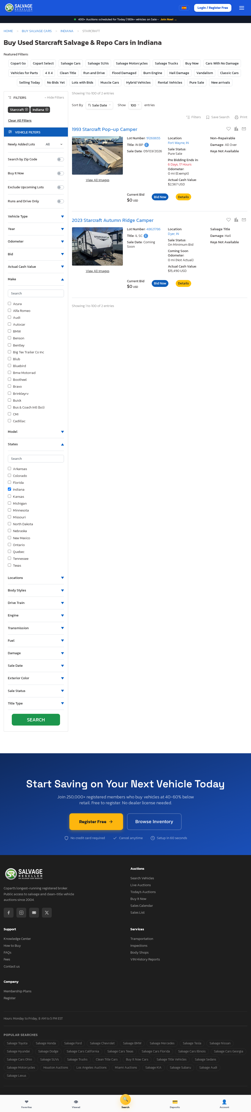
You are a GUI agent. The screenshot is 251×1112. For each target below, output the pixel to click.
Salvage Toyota (17, 1043)
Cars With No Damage (222, 63)
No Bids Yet (56, 82)
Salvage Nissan (220, 1043)
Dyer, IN (173, 233)
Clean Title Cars (107, 1059)
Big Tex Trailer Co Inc (28, 352)
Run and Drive (94, 73)
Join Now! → (169, 19)
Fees (7, 959)
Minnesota (21, 510)
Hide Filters (54, 97)
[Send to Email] (243, 129)
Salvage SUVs (98, 63)
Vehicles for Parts (24, 73)
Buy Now (192, 63)
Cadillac (19, 421)
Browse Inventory (154, 821)
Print (243, 117)
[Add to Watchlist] (229, 129)
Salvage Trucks (166, 63)
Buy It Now (16, 173)
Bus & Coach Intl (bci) (28, 407)
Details (183, 197)
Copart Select (43, 63)
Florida (18, 483)
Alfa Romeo (21, 311)
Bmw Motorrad (24, 373)
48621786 (153, 229)
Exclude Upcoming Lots (26, 187)
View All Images (97, 180)
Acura (17, 304)
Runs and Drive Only (23, 201)
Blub (16, 359)
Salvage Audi (208, 1067)
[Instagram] (21, 913)
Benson (18, 338)
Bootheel (20, 380)
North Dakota (23, 524)
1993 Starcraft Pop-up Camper (104, 129)
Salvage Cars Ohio (19, 1059)
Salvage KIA (153, 1067)
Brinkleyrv (21, 394)
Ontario (19, 545)
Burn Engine (152, 73)
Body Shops (139, 952)
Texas (17, 565)
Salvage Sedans (205, 1059)
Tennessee (20, 559)
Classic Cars (229, 73)
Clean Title (68, 73)
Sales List (137, 912)
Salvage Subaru (180, 1067)
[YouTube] (34, 913)
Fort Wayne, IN (178, 142)
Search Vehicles (142, 878)
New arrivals (220, 82)
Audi (16, 318)
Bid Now (160, 197)
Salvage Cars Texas (120, 1051)
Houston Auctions (55, 1067)
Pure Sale (196, 82)
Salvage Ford (73, 1043)
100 (134, 105)
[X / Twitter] (47, 913)
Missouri (19, 517)
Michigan (20, 503)
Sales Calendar (141, 905)
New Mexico (21, 538)
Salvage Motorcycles (132, 63)
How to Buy (12, 945)
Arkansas (20, 469)
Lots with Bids (82, 82)
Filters (196, 117)
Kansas (18, 497)
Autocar (19, 324)
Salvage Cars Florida (156, 1051)
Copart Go (18, 63)
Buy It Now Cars (137, 1059)
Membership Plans (17, 991)
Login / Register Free (213, 7)
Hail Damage (179, 73)
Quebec (18, 552)
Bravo (17, 386)
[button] (36, 216)
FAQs (7, 952)
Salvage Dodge (48, 1051)
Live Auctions (140, 885)
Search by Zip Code (22, 159)
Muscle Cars (109, 82)
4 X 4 (49, 73)
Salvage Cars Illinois (192, 1051)
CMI (15, 414)
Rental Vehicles (170, 82)
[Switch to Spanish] (184, 8)
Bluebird (19, 366)
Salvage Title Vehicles (172, 1059)
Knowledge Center (17, 938)
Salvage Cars (71, 63)
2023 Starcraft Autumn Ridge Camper (112, 220)
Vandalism (204, 73)
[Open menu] (241, 7)
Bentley (19, 345)
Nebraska (20, 531)
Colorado (20, 476)
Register (10, 998)
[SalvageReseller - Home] (19, 7)
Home (8, 30)
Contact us (12, 966)
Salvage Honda (46, 1043)
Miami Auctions (126, 1067)
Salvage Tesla (192, 1043)
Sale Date (99, 105)
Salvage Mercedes (162, 1043)
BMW (17, 331)
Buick (17, 400)
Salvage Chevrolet (102, 1043)
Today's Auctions (143, 892)
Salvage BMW (132, 1043)
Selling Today (29, 82)
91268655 (153, 138)
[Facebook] (8, 913)
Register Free (92, 821)
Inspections (138, 945)
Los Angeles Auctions (91, 1067)
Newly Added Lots (21, 144)
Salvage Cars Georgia (228, 1051)
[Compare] (236, 129)
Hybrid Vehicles (138, 82)
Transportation (141, 938)
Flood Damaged (124, 73)
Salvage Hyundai (18, 1051)
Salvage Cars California (83, 1051)
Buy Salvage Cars (37, 30)
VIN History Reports (145, 959)
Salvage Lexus (16, 1075)
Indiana (67, 30)
